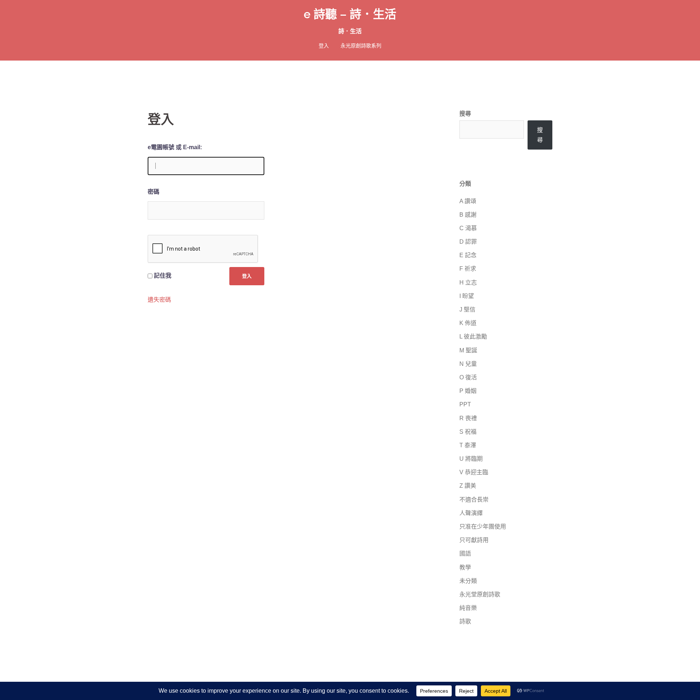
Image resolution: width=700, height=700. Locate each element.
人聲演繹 (471, 513)
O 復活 (468, 377)
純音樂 (468, 608)
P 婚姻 (468, 391)
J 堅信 (467, 309)
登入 (324, 46)
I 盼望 (466, 296)
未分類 (468, 581)
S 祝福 (468, 432)
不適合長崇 (474, 499)
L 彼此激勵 (473, 336)
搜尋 (465, 114)
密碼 (153, 192)
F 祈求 (467, 269)
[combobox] (491, 129)
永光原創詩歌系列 (361, 46)
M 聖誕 (468, 350)
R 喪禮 (468, 418)
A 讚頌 (467, 201)
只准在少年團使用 (482, 526)
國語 (465, 553)
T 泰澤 (467, 445)
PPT (465, 404)
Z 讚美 (467, 486)
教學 (465, 567)
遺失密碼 (159, 300)
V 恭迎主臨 (473, 472)
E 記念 (468, 255)
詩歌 (465, 621)
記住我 (162, 275)
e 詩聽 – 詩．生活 (350, 14)
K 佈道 (468, 323)
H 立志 (468, 282)
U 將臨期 (471, 459)
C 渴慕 (468, 228)
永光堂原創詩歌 (479, 594)
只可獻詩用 (474, 540)
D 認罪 (468, 242)
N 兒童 (468, 364)
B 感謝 (468, 215)
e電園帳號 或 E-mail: (175, 147)
